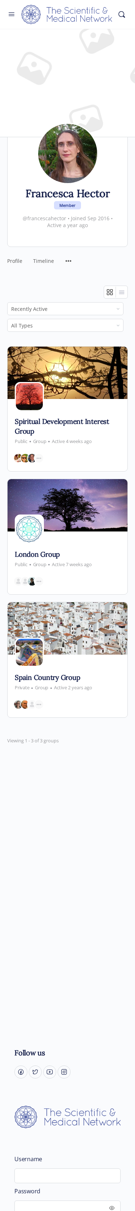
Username (28, 1159)
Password (27, 1191)
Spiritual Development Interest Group (62, 426)
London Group (37, 554)
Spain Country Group (47, 677)
